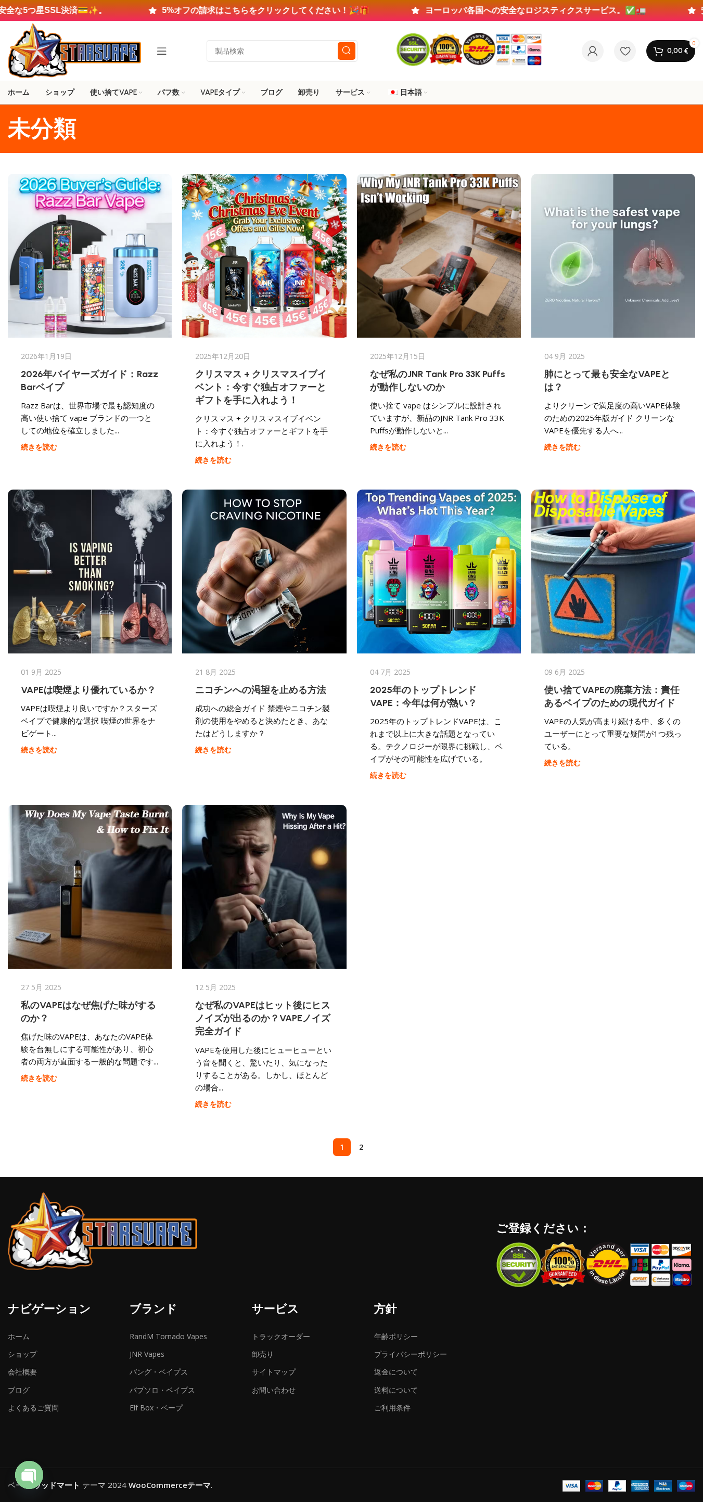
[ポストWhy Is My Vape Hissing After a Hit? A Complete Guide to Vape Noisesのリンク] (264, 887)
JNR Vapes (147, 1354)
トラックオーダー (281, 1336)
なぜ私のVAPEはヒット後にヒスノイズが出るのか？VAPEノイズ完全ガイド (262, 1018)
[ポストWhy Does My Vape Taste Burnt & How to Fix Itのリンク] (90, 887)
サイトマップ (274, 1372)
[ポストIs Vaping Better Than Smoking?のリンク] (90, 571)
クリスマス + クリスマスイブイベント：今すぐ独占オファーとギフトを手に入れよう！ (261, 387)
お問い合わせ (274, 1390)
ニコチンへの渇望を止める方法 (260, 690)
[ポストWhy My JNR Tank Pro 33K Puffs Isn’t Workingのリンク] (439, 256)
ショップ (22, 1354)
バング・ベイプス (159, 1372)
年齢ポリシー (396, 1336)
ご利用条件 (392, 1408)
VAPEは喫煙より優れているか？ (88, 690)
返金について (396, 1372)
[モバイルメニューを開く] (161, 51)
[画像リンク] (102, 1230)
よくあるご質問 (33, 1408)
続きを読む (39, 447)
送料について (396, 1390)
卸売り (263, 1354)
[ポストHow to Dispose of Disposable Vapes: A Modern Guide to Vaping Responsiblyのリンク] (613, 571)
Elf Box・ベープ (156, 1408)
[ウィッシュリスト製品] (625, 51)
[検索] (346, 51)
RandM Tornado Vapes (168, 1336)
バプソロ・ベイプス (162, 1390)
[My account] (593, 51)
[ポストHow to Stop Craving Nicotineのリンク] (264, 571)
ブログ (19, 1390)
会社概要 (22, 1372)
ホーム (19, 1336)
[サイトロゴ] (74, 50)
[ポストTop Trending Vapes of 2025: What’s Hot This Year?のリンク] (439, 571)
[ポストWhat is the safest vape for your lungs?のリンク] (613, 256)
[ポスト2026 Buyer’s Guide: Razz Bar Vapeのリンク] (90, 256)
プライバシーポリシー (410, 1354)
